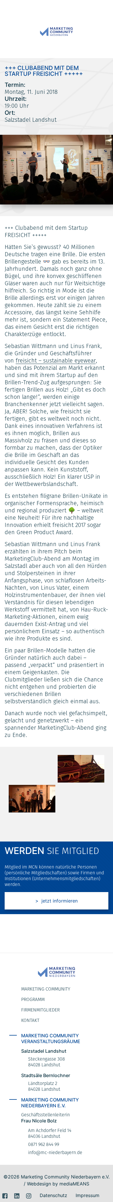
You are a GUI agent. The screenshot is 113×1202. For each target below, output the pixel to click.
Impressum (87, 1195)
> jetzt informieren (56, 901)
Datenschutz (53, 1195)
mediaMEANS (74, 1184)
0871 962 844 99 (43, 1144)
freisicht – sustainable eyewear (56, 360)
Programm (33, 999)
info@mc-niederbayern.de (55, 1152)
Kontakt (30, 1020)
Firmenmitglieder (40, 1010)
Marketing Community (45, 989)
